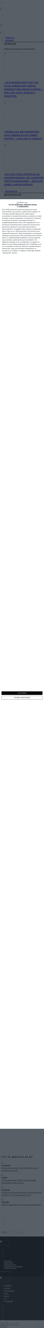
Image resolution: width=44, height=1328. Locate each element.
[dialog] (22, 664)
